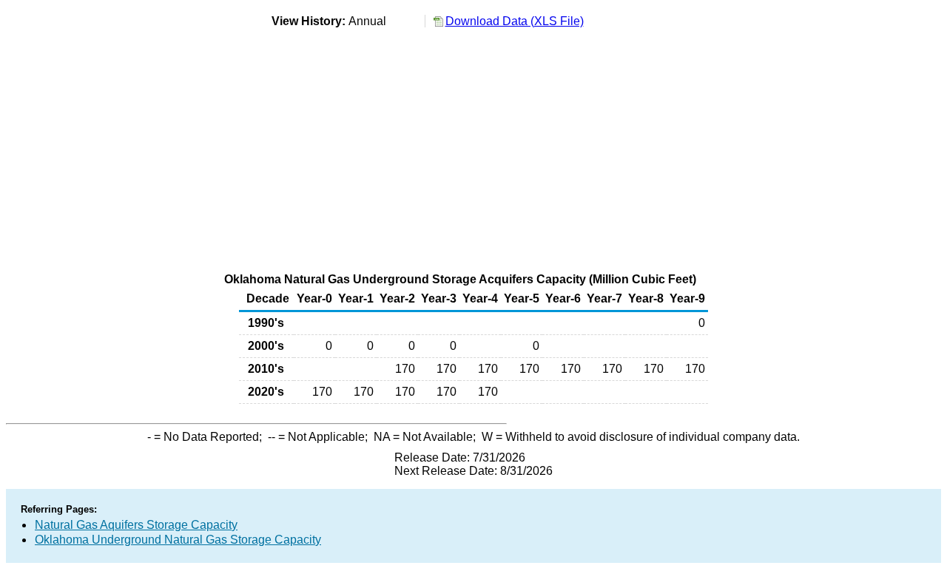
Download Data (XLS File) (514, 21)
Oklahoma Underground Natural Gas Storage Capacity (178, 539)
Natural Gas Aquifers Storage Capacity (136, 525)
